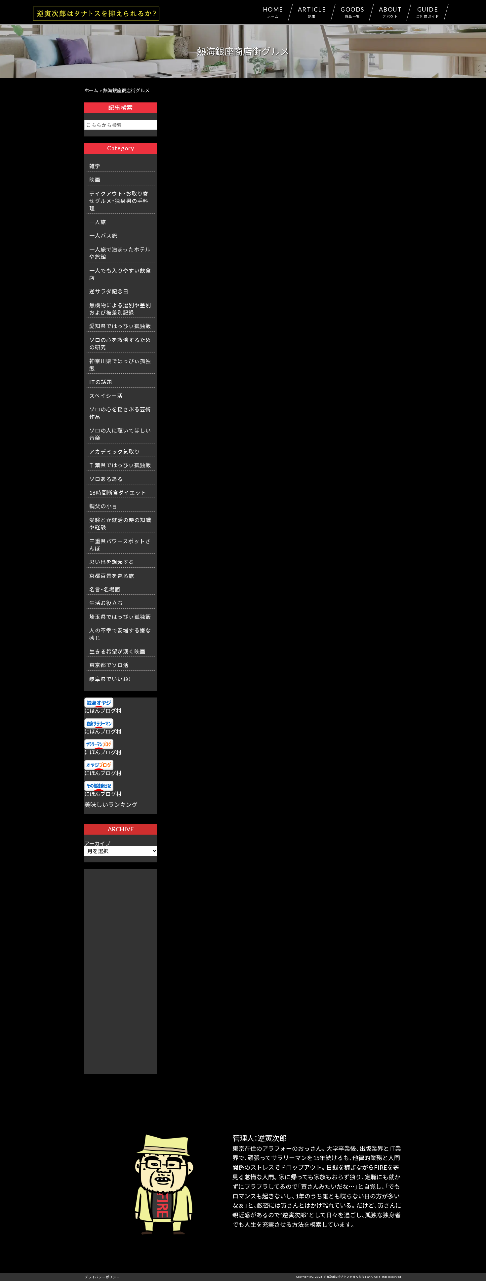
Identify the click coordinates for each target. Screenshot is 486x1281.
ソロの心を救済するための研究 (120, 343)
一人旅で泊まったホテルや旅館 (120, 252)
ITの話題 (100, 382)
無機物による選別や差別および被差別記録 (120, 308)
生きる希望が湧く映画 (117, 651)
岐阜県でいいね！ (110, 679)
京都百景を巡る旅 (111, 576)
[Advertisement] (120, 968)
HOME (273, 12)
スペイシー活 (106, 395)
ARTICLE (312, 12)
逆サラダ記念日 (109, 291)
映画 (95, 179)
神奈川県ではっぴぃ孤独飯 (120, 364)
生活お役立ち (106, 603)
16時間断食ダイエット (117, 492)
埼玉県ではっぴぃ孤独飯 (120, 617)
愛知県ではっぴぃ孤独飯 (120, 326)
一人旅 (97, 222)
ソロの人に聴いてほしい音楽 (120, 433)
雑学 (95, 166)
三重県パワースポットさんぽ (120, 544)
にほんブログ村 (102, 710)
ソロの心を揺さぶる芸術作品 (120, 412)
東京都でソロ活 (109, 665)
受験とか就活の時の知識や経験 (120, 523)
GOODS (352, 12)
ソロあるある (106, 479)
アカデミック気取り (114, 451)
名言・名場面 (104, 589)
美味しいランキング (111, 804)
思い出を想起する (111, 562)
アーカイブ (97, 843)
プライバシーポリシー (102, 1276)
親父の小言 (103, 506)
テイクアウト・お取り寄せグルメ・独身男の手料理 (118, 200)
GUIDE (427, 12)
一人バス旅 (103, 235)
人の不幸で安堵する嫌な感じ (120, 633)
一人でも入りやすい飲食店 (120, 274)
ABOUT (390, 12)
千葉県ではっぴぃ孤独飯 (120, 465)
